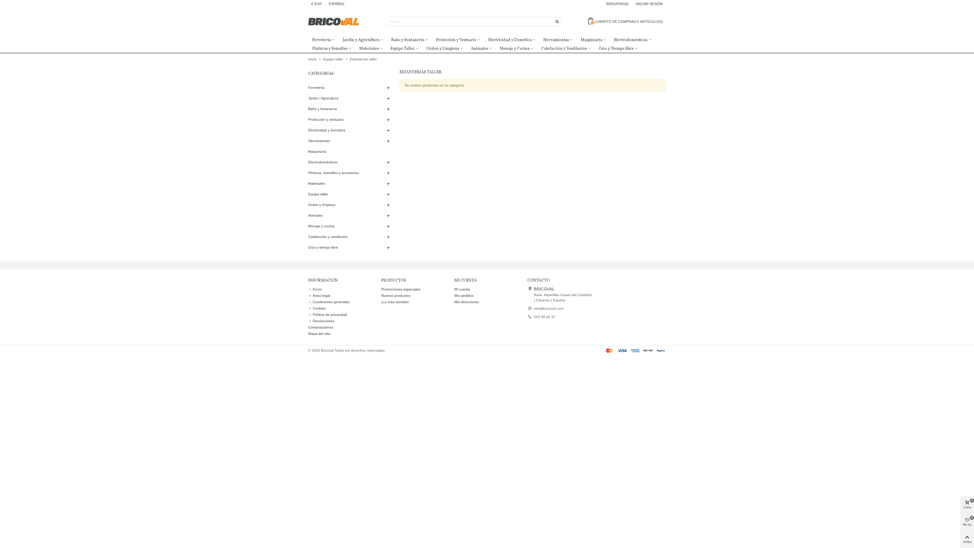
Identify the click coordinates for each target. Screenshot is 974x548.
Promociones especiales (400, 289)
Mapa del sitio (319, 334)
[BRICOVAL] (336, 22)
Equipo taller (318, 194)
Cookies (319, 308)
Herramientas (556, 40)
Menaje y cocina (321, 226)
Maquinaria (591, 40)
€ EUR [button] (316, 4)
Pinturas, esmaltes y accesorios (333, 173)
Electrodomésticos (631, 40)
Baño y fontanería (322, 109)
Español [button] (337, 4)
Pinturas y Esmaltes (329, 49)
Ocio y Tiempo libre (616, 49)
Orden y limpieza (321, 205)
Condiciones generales (331, 302)
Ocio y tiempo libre (323, 247)
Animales (479, 49)
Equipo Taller (402, 49)
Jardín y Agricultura (361, 40)
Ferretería (321, 40)
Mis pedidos (464, 296)
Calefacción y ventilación (328, 237)
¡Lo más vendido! (395, 302)
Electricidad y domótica (326, 130)
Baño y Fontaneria (407, 40)
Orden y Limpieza (442, 49)
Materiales (369, 49)
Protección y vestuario (326, 119)
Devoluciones (323, 321)
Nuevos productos (395, 296)
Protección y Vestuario (456, 40)
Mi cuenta (462, 289)
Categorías (321, 74)
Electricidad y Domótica (510, 40)
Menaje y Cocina (515, 49)
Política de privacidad (330, 315)
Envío (317, 289)
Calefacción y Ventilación (564, 49)
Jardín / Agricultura (323, 98)
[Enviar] (557, 21)
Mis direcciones (466, 302)
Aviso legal (321, 296)
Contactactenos (320, 327)
